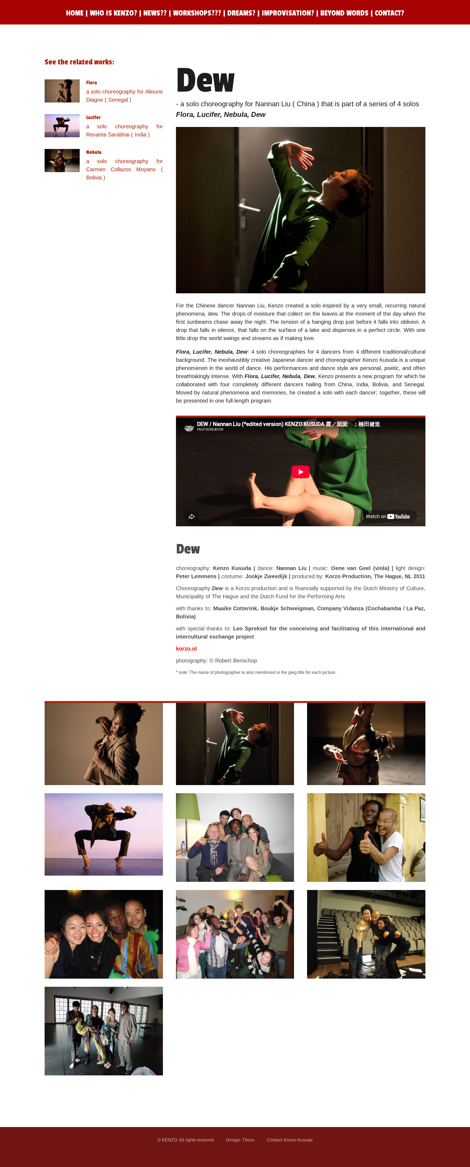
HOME (75, 13)
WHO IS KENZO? (113, 13)
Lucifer (93, 117)
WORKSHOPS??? (197, 13)
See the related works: (79, 62)
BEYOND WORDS (345, 13)
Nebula (93, 152)
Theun (248, 1140)
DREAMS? (241, 13)
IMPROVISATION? (289, 13)
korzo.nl (186, 649)
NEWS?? (155, 13)
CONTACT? (389, 13)
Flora (91, 83)
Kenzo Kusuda (298, 1140)
